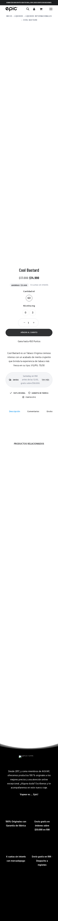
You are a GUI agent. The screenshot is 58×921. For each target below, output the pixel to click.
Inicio (9, 16)
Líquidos (18, 16)
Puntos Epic (31, 397)
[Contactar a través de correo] (9, 879)
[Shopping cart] (40, 9)
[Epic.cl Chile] (12, 9)
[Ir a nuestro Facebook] (29, 879)
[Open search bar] (28, 9)
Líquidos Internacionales (39, 16)
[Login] (33, 9)
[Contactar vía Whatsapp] (19, 879)
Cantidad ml (29, 291)
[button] (51, 9)
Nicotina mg (29, 306)
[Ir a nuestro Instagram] (39, 879)
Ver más (45, 379)
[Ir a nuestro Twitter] (49, 879)
